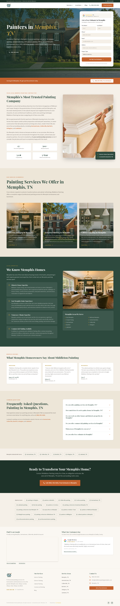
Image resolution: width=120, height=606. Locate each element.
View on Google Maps (11, 563)
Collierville (43, 126)
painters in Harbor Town (69, 510)
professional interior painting (47, 519)
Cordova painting (80, 500)
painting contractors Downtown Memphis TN (76, 505)
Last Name (100, 25)
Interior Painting (38, 577)
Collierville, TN (45, 454)
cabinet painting (32, 42)
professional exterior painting (26, 519)
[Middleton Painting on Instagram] (112, 602)
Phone (83, 32)
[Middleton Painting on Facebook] (108, 602)
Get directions (22, 563)
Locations (78, 5)
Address (84, 45)
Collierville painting (65, 500)
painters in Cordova (53, 505)
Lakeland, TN (83, 454)
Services (69, 5)
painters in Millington (66, 514)
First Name (84, 25)
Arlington (9, 128)
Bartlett (49, 126)
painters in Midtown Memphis (89, 510)
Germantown (35, 126)
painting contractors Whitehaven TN (45, 514)
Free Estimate (107, 5)
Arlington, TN (70, 454)
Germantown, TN (31, 454)
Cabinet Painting (38, 584)
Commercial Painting (39, 587)
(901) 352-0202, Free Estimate (103, 81)
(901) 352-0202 (110, 1)
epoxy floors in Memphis (50, 510)
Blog (86, 5)
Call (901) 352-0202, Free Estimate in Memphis (61, 483)
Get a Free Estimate (101, 588)
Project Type (85, 51)
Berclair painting (37, 505)
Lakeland (18, 128)
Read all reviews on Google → (70, 551)
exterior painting (18, 42)
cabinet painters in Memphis (85, 514)
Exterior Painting (38, 581)
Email (83, 38)
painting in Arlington (33, 500)
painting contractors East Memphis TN (28, 510)
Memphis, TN (65, 577)
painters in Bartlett (49, 500)
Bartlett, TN (58, 454)
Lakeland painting (22, 505)
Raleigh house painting (24, 514)
